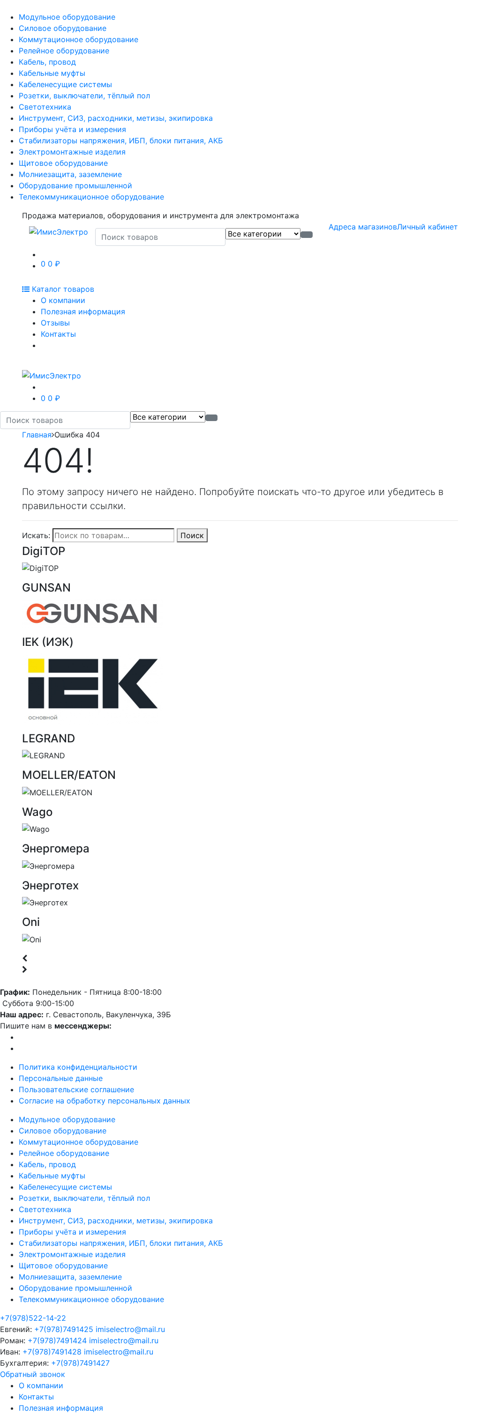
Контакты (58, 334)
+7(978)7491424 (57, 1340)
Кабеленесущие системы (65, 84)
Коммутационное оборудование (78, 39)
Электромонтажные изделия (72, 151)
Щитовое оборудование (63, 163)
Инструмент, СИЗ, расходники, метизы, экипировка (116, 118)
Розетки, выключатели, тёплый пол (84, 95)
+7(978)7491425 (63, 1329)
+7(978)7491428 (52, 1351)
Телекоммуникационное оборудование (91, 196)
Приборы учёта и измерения (72, 129)
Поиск (192, 535)
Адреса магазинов (363, 226)
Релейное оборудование (64, 50)
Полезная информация (83, 311)
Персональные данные (61, 1078)
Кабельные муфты (52, 73)
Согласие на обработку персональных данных (104, 1100)
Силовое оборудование (62, 28)
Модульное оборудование (67, 17)
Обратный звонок (32, 1374)
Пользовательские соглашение (76, 1089)
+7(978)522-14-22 (33, 1318)
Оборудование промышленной (75, 185)
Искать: (36, 535)
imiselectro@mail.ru (130, 1329)
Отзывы (55, 322)
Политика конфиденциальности (78, 1067)
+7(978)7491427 (80, 1363)
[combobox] (160, 237)
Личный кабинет (427, 226)
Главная (37, 434)
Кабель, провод (47, 62)
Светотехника (45, 106)
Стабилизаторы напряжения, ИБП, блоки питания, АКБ (121, 140)
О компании (63, 300)
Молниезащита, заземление (70, 174)
